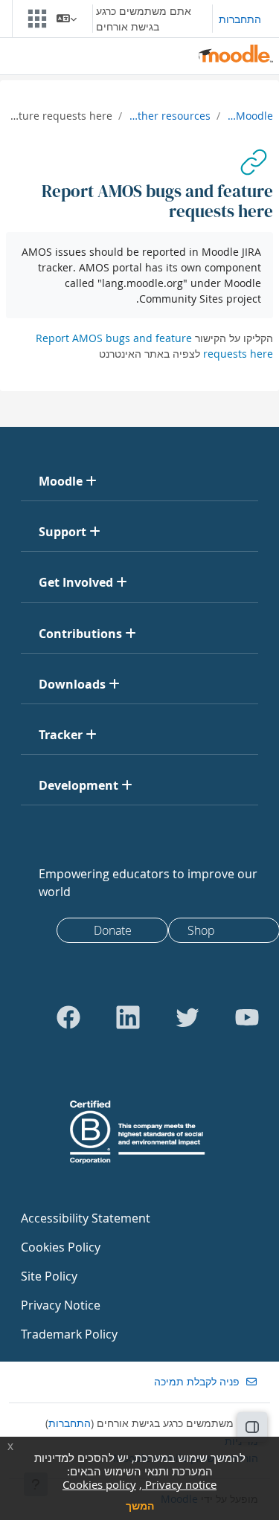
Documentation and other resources (169, 116)
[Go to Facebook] (68, 1017)
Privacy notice (179, 1484)
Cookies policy (99, 1484)
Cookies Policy (60, 1247)
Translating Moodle (249, 116)
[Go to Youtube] (247, 1017)
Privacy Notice (60, 1305)
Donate (113, 930)
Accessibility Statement (85, 1218)
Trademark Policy (69, 1334)
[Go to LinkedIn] (128, 1017)
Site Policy (49, 1276)
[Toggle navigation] (40, 18)
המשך (140, 1505)
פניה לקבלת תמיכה (197, 1381)
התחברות (240, 19)
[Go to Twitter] (187, 1017)
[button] (66, 18)
